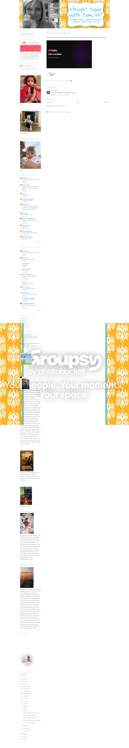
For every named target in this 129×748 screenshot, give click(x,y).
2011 (23, 684)
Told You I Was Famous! (29, 718)
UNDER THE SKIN (27, 200)
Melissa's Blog (26, 185)
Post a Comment (51, 99)
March (25, 726)
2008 (23, 739)
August (26, 696)
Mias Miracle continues (27, 238)
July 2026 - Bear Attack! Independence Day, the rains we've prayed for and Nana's (31, 188)
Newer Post (49, 102)
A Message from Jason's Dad (28, 346)
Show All (39, 242)
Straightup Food (24, 318)
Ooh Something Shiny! (28, 218)
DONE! (25, 708)
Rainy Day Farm (26, 225)
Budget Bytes (25, 258)
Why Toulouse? (25, 270)
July (25, 698)
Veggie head (23, 324)
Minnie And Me (25, 195)
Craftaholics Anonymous (28, 298)
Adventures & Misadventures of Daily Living (30, 344)
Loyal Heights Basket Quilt (28, 288)
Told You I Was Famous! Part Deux (32, 720)
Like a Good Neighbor (29, 723)
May (25, 703)
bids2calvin (25, 204)
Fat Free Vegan (24, 320)
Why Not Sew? (26, 287)
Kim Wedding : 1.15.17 (27, 214)
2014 (23, 677)
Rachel (52, 90)
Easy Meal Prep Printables (28, 283)
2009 (23, 736)
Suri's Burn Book (24, 326)
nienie (23, 193)
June (25, 701)
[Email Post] (70, 80)
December (26, 686)
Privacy (25, 710)
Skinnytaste (25, 178)
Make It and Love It (27, 274)
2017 (23, 674)
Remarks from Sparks (28, 199)
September (26, 693)
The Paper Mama (26, 269)
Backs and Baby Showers (29, 715)
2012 (23, 681)
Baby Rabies (25, 292)
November (26, 689)
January (26, 730)
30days (24, 281)
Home (77, 102)
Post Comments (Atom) (59, 106)
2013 (23, 679)
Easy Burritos (25, 265)
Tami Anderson (26, 65)
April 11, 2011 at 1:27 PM (60, 95)
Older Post (106, 102)
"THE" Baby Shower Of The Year (31, 713)
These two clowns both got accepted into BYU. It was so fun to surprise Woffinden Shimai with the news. (30, 207)
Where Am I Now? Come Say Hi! (30, 294)
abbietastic (25, 213)
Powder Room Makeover (28, 299)
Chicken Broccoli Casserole (28, 259)
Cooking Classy (26, 263)
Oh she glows (23, 322)
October (26, 691)
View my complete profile (28, 68)
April (25, 706)
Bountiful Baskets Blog (28, 303)
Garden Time (25, 227)
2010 (23, 734)
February (26, 728)
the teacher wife (26, 335)
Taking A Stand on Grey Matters (29, 232)
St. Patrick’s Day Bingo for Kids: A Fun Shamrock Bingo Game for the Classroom (30, 337)
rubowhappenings (26, 231)
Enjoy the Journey (27, 236)
